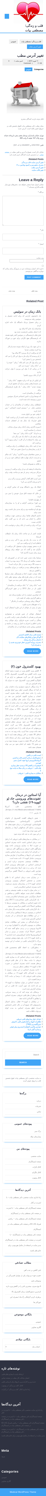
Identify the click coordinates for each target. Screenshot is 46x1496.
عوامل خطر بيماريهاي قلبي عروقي (28, 1019)
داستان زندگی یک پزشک (32, 640)
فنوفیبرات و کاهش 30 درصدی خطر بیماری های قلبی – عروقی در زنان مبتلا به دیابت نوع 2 (25, 768)
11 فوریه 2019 (33, 61)
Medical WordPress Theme (23, 1492)
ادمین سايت (19, 61)
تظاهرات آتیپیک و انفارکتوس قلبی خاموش (26, 1022)
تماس (39, 1112)
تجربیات (38, 1106)
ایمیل (41, 244)
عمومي (13, 42)
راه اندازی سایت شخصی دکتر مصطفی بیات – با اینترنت (23, 1410)
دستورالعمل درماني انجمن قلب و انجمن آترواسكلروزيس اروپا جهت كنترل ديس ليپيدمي (27, 760)
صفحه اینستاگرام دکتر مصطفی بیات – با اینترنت (23, 1208)
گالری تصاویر (36, 1327)
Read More (31, 652)
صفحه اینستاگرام (35, 1162)
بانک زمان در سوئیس (27, 311)
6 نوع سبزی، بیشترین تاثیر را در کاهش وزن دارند (23, 1286)
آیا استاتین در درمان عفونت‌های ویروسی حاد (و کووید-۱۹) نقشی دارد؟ (24, 798)
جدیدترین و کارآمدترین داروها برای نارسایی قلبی (18, 1382)
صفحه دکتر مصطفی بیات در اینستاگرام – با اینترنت (26, 1429)
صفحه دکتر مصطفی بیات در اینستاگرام (25, 1213)
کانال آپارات (37, 1167)
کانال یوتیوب (36, 1178)
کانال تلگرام (36, 1172)
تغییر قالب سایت (38, 170)
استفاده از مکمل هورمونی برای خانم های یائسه (18, 1436)
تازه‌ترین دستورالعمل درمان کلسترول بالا (26, 1292)
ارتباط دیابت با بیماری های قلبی (12, 1374)
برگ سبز (37, 1131)
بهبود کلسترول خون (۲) (26, 666)
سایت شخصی (36, 1156)
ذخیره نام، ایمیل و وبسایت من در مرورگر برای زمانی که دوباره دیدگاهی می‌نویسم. (23, 270)
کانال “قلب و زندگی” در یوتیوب (12, 1386)
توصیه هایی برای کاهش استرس (30, 635)
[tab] (7, 16)
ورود (3, 1456)
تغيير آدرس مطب (37, 167)
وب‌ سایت (40, 258)
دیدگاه (41, 192)
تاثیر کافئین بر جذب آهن (32, 1270)
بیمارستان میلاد (35, 1137)
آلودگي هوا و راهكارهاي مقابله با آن (28, 637)
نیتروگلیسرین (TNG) (33, 1024)
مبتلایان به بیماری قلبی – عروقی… (29, 773)
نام (42, 230)
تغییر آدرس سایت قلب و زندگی (32, 162)
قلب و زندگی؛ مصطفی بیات (31, 42)
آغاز (32, 1203)
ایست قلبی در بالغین (33, 755)
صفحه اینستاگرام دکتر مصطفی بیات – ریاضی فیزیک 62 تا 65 (22, 1423)
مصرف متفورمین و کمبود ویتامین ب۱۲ (30, 165)
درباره (39, 1101)
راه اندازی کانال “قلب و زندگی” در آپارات (15, 1389)
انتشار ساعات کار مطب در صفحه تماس (15, 1378)
